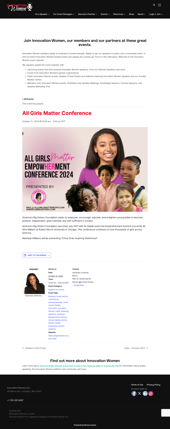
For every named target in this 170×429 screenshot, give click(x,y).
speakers (52, 314)
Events (104, 14)
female (57, 305)
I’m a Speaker (41, 14)
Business (52, 296)
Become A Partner (86, 14)
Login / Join (155, 14)
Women (64, 317)
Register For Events (56, 289)
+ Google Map (78, 285)
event (65, 302)
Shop (131, 14)
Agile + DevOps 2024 (134, 348)
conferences (53, 299)
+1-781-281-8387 (15, 400)
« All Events (28, 99)
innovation (52, 308)
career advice (62, 296)
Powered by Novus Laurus (85, 425)
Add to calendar (37, 255)
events (51, 305)
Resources (118, 14)
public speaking (62, 311)
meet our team (94, 365)
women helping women (57, 320)
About (140, 14)
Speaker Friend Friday (35, 348)
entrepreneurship (55, 302)
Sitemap (12, 421)
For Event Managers (62, 14)
